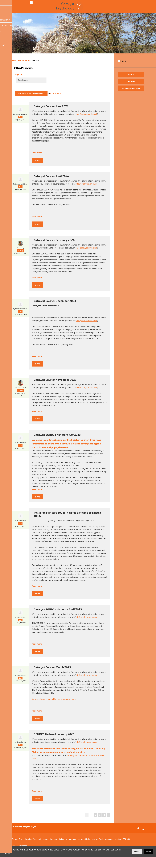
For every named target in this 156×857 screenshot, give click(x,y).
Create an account (56, 93)
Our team (131, 81)
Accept (136, 852)
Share (37, 160)
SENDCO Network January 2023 (54, 734)
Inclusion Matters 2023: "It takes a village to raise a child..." (67, 514)
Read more (37, 152)
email (24, 846)
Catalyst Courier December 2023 (55, 300)
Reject (148, 852)
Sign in (123, 61)
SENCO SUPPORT (24, 60)
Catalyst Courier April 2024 (51, 176)
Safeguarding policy (131, 88)
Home (14, 60)
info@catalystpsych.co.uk (86, 114)
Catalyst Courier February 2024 (54, 240)
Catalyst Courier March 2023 (52, 667)
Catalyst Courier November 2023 (55, 379)
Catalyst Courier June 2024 (51, 106)
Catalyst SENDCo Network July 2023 (57, 434)
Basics (131, 74)
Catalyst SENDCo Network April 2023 (58, 609)
